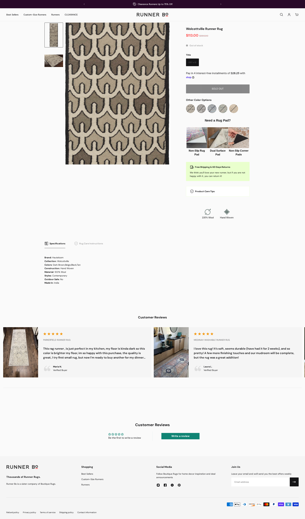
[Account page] (289, 14)
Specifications (57, 243)
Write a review (180, 436)
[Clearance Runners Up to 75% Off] (152, 4)
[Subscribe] (294, 481)
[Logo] (152, 14)
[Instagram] (158, 485)
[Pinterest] (179, 485)
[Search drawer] (281, 14)
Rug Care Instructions (91, 243)
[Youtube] (172, 485)
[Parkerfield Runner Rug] (77, 352)
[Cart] (297, 14)
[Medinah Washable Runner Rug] (228, 352)
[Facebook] (165, 485)
